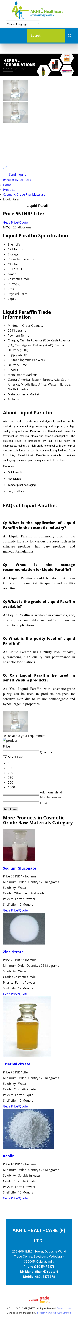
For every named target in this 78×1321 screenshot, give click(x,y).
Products (9, 190)
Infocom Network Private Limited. (54, 1312)
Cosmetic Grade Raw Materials (24, 194)
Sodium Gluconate (19, 868)
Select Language (56, 24)
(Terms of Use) (64, 1308)
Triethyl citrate (16, 1064)
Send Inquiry (17, 174)
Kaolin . (10, 1155)
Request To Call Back (17, 180)
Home (7, 185)
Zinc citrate (13, 951)
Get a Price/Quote (15, 222)
